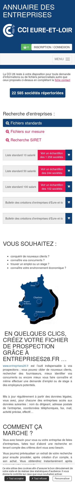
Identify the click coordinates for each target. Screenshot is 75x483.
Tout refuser (40, 478)
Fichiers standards (25, 123)
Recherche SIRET (25, 139)
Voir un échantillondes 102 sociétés (52, 187)
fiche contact (62, 80)
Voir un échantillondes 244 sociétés (52, 171)
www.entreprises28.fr (15, 366)
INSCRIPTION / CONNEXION (52, 47)
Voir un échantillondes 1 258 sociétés (51, 155)
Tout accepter (16, 478)
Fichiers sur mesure (26, 131)
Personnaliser (62, 478)
